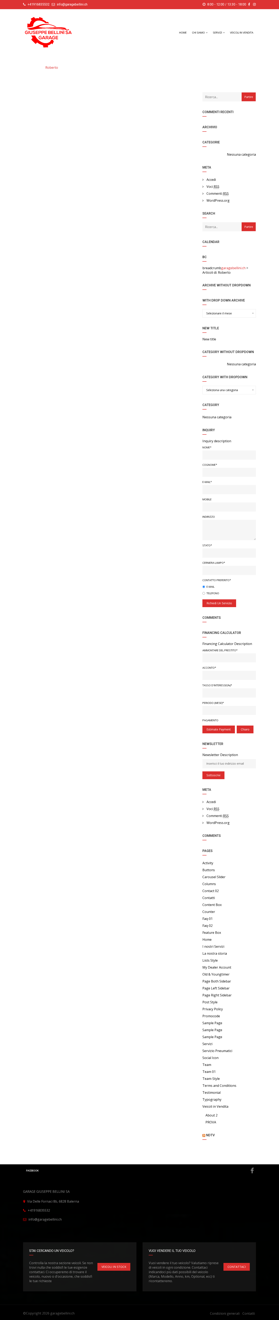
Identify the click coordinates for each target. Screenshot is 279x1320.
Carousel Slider (213, 877)
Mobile (207, 499)
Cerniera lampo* (213, 563)
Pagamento (210, 720)
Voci (212, 186)
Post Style (210, 1002)
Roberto (51, 67)
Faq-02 (207, 925)
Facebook (32, 1170)
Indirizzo (208, 517)
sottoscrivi (213, 775)
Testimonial (211, 1092)
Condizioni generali (225, 1313)
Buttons (208, 870)
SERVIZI (217, 33)
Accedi (211, 179)
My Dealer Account (216, 967)
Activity (207, 863)
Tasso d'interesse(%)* (217, 685)
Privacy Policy (212, 1009)
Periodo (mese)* (213, 703)
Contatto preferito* (216, 580)
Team (206, 1064)
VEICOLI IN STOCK (114, 1267)
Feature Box (211, 932)
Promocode (211, 1016)
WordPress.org (218, 200)
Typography (211, 1099)
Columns (209, 884)
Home (183, 33)
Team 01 (209, 1071)
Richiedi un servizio (219, 603)
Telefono (212, 593)
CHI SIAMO (198, 33)
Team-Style (211, 1078)
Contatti (208, 898)
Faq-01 (207, 918)
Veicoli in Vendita (241, 33)
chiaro (245, 729)
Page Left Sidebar (216, 988)
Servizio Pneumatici (217, 1051)
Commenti (217, 193)
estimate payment (218, 729)
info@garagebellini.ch (72, 4)
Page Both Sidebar (216, 981)
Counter (208, 911)
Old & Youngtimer (216, 974)
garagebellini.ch (62, 1313)
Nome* (206, 447)
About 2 (211, 1115)
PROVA (210, 1122)
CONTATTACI (237, 1267)
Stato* (207, 545)
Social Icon (210, 1058)
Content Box (212, 905)
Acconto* (209, 668)
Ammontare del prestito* (220, 650)
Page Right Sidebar (217, 995)
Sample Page (212, 1023)
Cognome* (209, 465)
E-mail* (207, 482)
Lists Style (210, 960)
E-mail (210, 587)
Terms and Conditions (219, 1085)
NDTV (210, 1135)
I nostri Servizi (213, 946)
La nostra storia (214, 953)
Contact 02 (210, 891)
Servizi (207, 1044)
